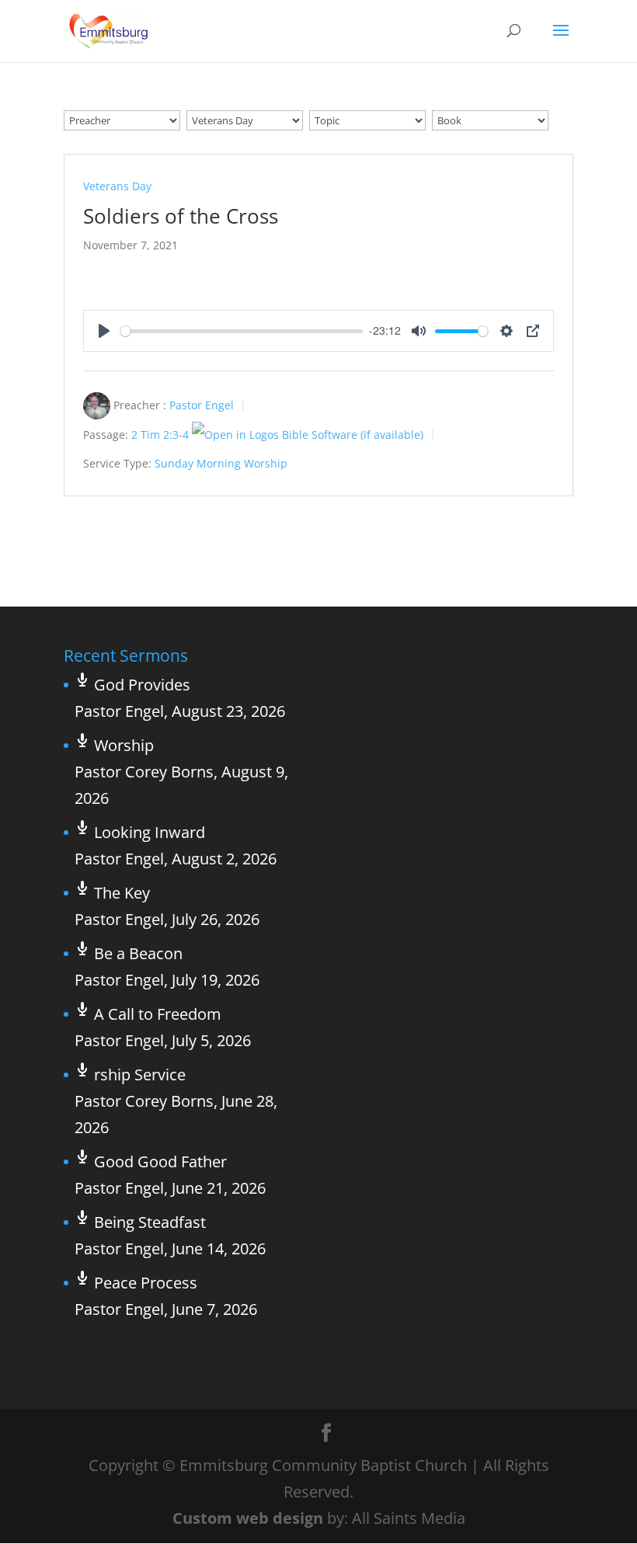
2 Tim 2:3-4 (160, 434)
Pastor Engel (201, 405)
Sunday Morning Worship (221, 463)
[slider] (241, 331)
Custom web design (247, 1517)
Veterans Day (117, 186)
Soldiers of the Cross (180, 216)
